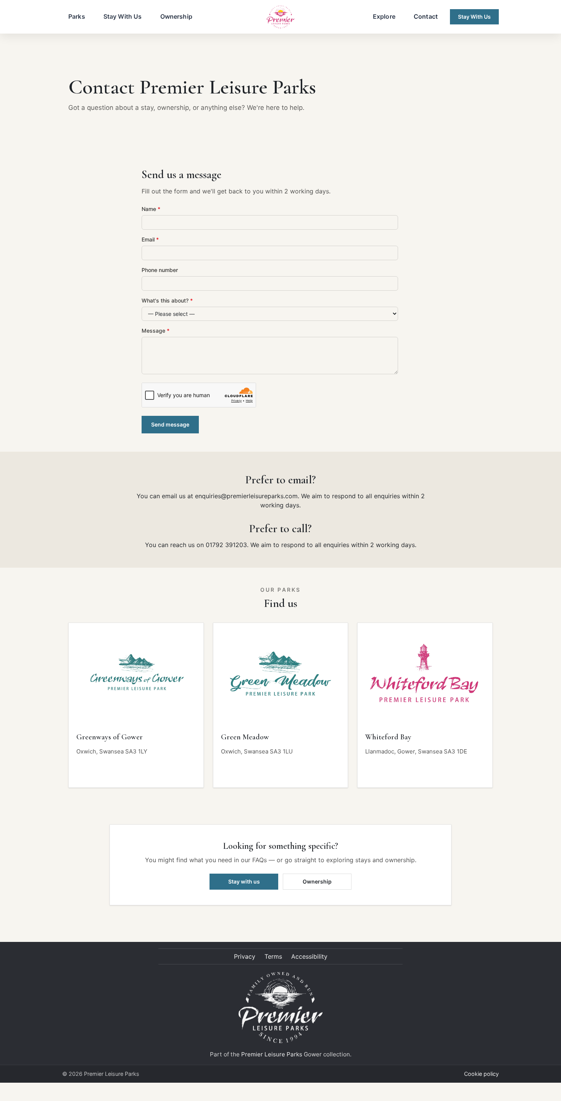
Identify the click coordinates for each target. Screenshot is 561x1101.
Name (151, 209)
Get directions (102, 771)
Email (150, 239)
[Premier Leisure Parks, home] (280, 17)
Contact (426, 16)
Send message (170, 424)
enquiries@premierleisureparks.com (246, 496)
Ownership (176, 16)
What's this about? (167, 300)
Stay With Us (122, 16)
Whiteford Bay (388, 737)
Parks (76, 16)
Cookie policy (481, 1073)
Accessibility (309, 956)
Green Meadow (245, 737)
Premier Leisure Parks (271, 1054)
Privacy (244, 956)
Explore (384, 16)
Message (155, 330)
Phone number (160, 270)
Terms (273, 956)
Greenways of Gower (109, 737)
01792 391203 (226, 545)
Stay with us (244, 881)
